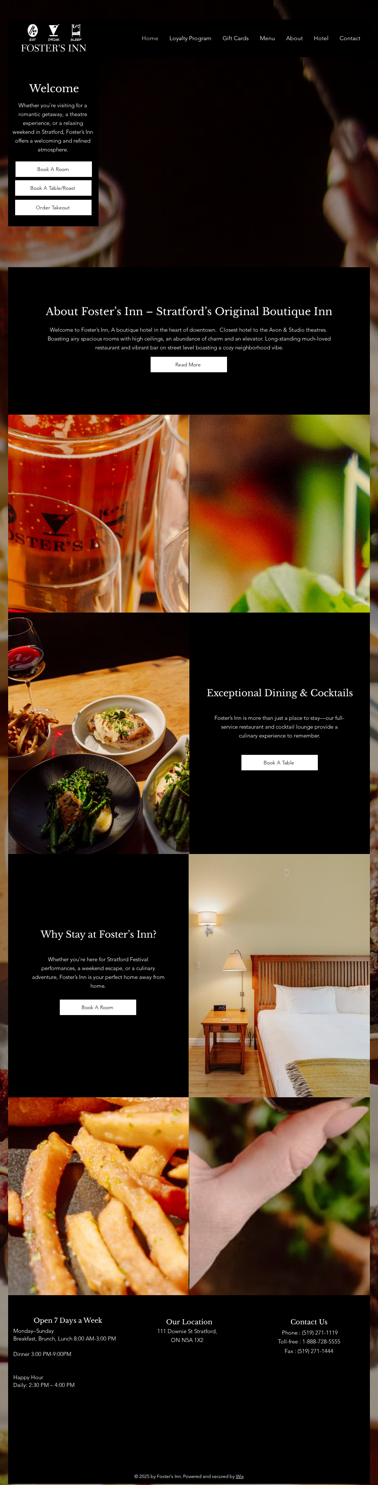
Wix (240, 1476)
